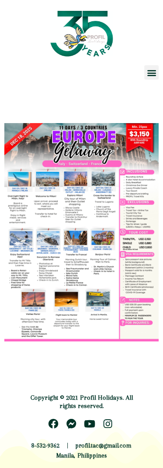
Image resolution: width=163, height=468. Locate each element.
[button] (151, 72)
